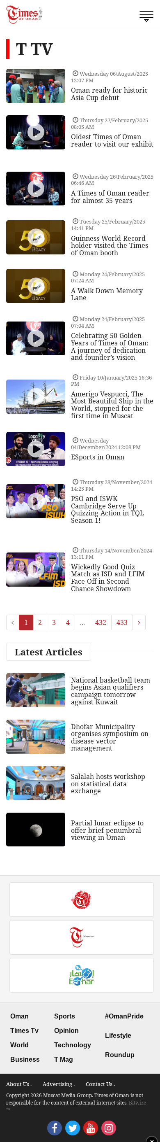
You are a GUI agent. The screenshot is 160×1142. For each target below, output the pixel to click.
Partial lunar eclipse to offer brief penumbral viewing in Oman (107, 830)
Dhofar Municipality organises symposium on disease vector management (110, 737)
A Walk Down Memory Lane (107, 294)
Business (25, 1059)
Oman (19, 1016)
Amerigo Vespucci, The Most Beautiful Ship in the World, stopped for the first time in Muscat (112, 404)
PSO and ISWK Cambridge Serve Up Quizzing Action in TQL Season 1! (107, 509)
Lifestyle (118, 1035)
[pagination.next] (139, 622)
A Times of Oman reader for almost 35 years (110, 197)
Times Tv (24, 1030)
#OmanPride (124, 1016)
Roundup (120, 1054)
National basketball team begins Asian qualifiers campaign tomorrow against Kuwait (110, 691)
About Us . (19, 1084)
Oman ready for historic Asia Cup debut (109, 94)
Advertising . (59, 1084)
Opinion (66, 1030)
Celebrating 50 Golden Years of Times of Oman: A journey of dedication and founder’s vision (110, 346)
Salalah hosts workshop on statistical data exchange (108, 783)
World (19, 1045)
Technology (72, 1045)
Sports (64, 1016)
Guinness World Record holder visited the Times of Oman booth (109, 245)
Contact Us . (100, 1084)
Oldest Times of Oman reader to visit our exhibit (112, 140)
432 (100, 622)
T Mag (63, 1059)
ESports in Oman (97, 456)
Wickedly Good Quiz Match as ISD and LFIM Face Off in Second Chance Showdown (108, 577)
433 (122, 622)
